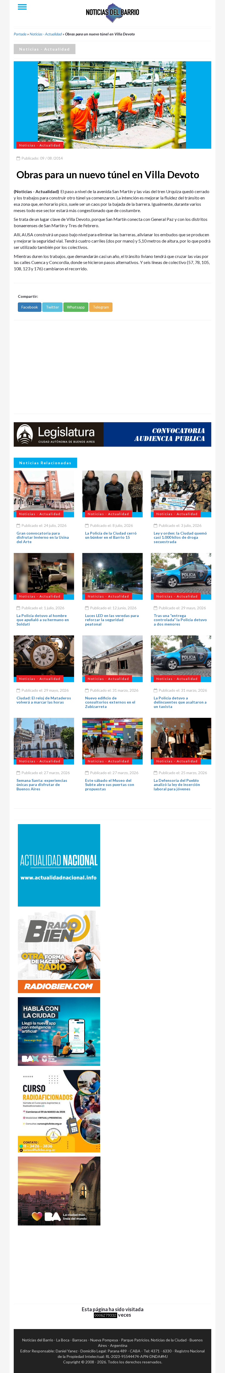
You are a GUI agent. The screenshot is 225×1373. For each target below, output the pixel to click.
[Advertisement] (112, 367)
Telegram (101, 307)
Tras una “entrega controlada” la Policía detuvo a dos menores (180, 619)
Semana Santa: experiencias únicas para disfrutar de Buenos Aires (41, 784)
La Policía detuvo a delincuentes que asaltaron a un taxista (180, 702)
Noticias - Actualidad (46, 34)
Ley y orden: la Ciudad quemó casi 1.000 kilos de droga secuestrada (180, 537)
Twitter (52, 307)
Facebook (29, 307)
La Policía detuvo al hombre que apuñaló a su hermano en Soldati (42, 619)
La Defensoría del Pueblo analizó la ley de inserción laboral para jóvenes (177, 784)
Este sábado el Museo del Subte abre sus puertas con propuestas (109, 784)
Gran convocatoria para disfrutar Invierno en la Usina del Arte (42, 537)
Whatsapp (76, 307)
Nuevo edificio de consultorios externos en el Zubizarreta (110, 702)
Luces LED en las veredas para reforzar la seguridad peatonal (112, 619)
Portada (20, 34)
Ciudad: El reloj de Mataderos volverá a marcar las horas (43, 700)
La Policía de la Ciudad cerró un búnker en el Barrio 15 (111, 535)
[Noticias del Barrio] (112, 12)
